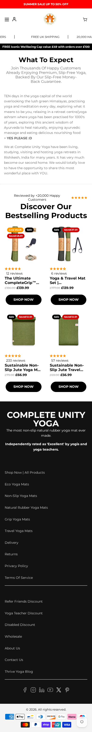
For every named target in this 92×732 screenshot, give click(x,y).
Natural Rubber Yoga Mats (26, 507)
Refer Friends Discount (24, 601)
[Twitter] (59, 690)
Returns (11, 554)
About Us (12, 648)
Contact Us (14, 660)
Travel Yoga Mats (19, 531)
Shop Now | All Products (25, 472)
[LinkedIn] (42, 690)
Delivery (11, 542)
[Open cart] (85, 19)
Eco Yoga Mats (17, 484)
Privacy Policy (16, 566)
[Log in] (14, 19)
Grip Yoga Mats (17, 519)
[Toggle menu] (7, 19)
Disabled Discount (20, 625)
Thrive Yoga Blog (19, 671)
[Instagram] (33, 690)
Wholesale (13, 636)
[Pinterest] (67, 690)
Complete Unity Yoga (46, 419)
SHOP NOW (23, 299)
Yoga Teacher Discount (24, 613)
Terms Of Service (19, 578)
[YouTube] (50, 690)
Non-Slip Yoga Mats (21, 496)
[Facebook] (25, 690)
